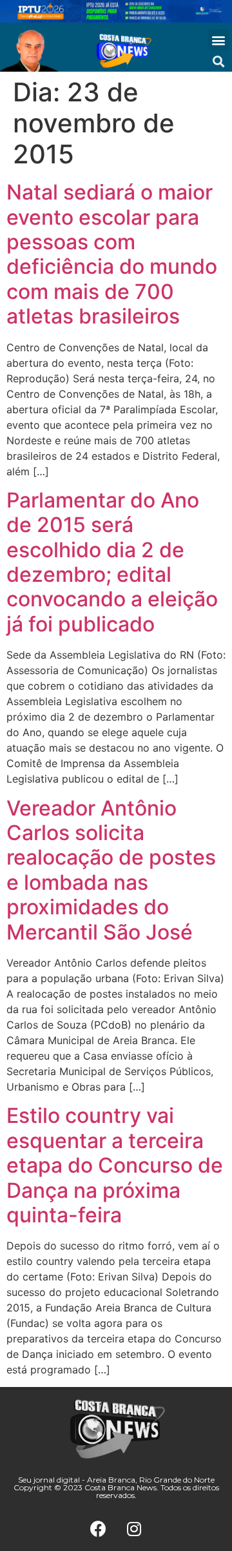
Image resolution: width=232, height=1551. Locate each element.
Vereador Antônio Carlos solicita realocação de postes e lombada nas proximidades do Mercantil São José (111, 870)
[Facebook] (98, 1528)
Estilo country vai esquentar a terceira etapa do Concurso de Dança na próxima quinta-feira (114, 1165)
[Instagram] (134, 1528)
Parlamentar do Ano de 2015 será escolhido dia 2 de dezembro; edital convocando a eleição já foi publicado (112, 562)
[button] (218, 39)
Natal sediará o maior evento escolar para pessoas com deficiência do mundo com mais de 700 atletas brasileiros (111, 254)
